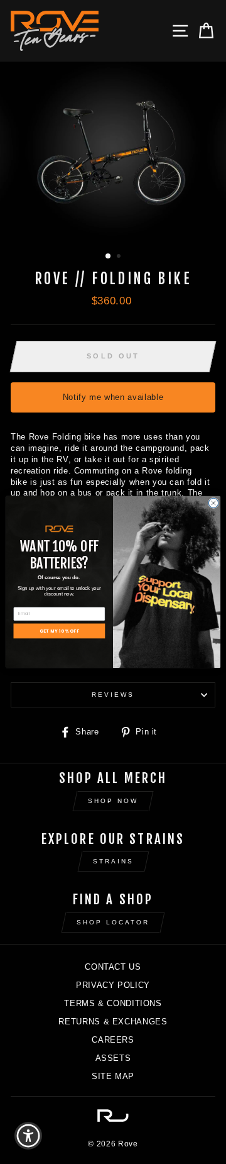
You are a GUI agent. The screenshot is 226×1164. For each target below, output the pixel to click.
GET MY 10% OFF (59, 631)
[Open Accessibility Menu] (28, 1136)
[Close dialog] (213, 502)
